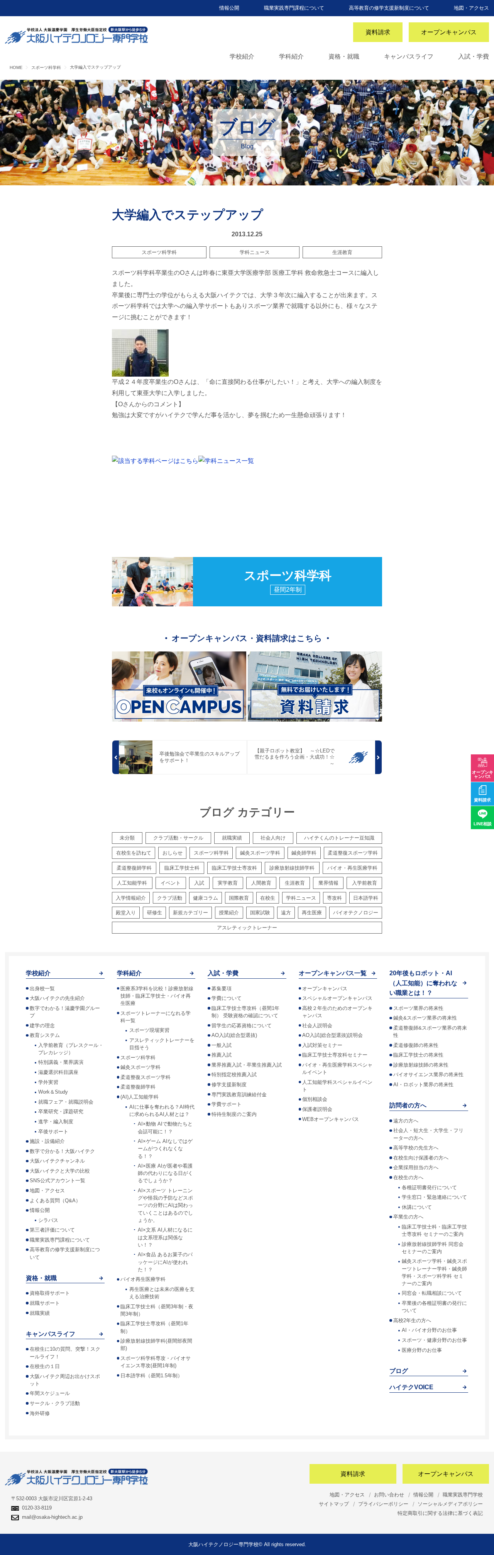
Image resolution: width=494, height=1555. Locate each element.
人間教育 (261, 883)
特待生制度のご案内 (234, 1114)
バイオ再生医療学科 (143, 1279)
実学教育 (228, 883)
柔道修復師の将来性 (415, 1045)
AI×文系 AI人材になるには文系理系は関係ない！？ (165, 1237)
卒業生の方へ (408, 1217)
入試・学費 (473, 56)
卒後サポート (53, 1131)
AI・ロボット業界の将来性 (423, 1084)
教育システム (45, 1035)
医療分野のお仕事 (422, 1350)
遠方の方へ (405, 1121)
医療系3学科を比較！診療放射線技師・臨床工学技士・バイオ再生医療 (156, 996)
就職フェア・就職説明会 (65, 1102)
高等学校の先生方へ (415, 1148)
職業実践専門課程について (294, 8)
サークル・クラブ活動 (55, 1403)
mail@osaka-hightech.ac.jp (52, 1517)
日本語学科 (365, 898)
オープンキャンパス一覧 (333, 973)
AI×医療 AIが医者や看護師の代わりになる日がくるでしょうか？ (165, 1173)
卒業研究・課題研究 (60, 1111)
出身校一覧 (42, 988)
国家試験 (260, 912)
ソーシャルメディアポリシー (450, 1504)
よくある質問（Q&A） (55, 1200)
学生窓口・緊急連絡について (434, 1197)
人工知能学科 (132, 883)
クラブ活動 (169, 898)
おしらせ (172, 853)
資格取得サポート (50, 1293)
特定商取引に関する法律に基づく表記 (440, 1513)
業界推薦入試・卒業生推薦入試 (246, 1065)
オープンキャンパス (449, 32)
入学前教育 (364, 883)
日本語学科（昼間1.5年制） (151, 1375)
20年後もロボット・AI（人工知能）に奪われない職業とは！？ (423, 983)
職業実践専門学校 (463, 1495)
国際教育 (239, 898)
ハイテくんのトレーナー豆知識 (339, 838)
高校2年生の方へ (412, 1320)
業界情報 (328, 883)
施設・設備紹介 (47, 1141)
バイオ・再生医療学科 (352, 868)
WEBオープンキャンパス (330, 1119)
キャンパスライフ (408, 56)
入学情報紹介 (131, 898)
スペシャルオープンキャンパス (337, 998)
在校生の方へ (408, 1177)
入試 (199, 883)
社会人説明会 (317, 1025)
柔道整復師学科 (134, 868)
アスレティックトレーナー (247, 928)
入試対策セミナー (322, 1045)
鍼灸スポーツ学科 (260, 853)
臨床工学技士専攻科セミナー (334, 1055)
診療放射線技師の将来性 (420, 1065)
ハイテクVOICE (411, 1387)
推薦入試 (221, 1055)
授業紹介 (229, 912)
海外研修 (40, 1413)
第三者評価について (52, 1230)
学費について (226, 998)
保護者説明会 (317, 1109)
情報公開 (229, 8)
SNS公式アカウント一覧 (57, 1180)
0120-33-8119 (37, 1508)
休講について (417, 1207)
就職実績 (232, 838)
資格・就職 (343, 56)
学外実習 (48, 1082)
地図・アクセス (471, 8)
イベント (171, 883)
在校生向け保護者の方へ (420, 1158)
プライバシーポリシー (383, 1504)
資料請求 (377, 32)
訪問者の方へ (407, 1105)
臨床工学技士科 (182, 868)
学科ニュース (255, 252)
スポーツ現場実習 (149, 1030)
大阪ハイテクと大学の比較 (60, 1171)
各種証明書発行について (429, 1187)
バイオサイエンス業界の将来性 (428, 1074)
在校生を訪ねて (133, 853)
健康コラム (205, 898)
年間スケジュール (50, 1393)
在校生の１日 (45, 1366)
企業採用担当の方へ (415, 1167)
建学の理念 (42, 1025)
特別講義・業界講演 (60, 1062)
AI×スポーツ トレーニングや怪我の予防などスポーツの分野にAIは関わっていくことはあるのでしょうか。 (165, 1205)
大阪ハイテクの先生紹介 (57, 998)
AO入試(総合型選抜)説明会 (332, 1035)
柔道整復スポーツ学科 (353, 853)
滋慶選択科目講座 (58, 1072)
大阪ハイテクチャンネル (57, 1161)
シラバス (48, 1220)
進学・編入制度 (55, 1121)
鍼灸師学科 (303, 853)
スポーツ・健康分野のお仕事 (434, 1340)
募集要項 (221, 988)
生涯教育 (342, 252)
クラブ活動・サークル (178, 838)
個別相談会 (314, 1099)
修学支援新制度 (229, 1084)
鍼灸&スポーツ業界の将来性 (425, 1018)
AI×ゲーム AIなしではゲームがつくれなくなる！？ (165, 1148)
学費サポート (226, 1104)
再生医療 (312, 912)
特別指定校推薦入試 (234, 1074)
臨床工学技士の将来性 (418, 1055)
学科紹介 (291, 56)
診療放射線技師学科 (292, 868)
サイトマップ (334, 1504)
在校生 (267, 898)
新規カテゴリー (190, 912)
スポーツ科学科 (159, 252)
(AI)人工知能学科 (139, 1097)
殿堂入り (126, 912)
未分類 (127, 838)
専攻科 (334, 898)
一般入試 (221, 1045)
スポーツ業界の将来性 (418, 1008)
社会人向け (273, 838)
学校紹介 (242, 56)
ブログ (398, 1371)
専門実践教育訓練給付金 (239, 1094)
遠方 (286, 912)
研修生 (154, 912)
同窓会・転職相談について (432, 1293)
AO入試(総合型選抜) (234, 1035)
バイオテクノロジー (355, 912)
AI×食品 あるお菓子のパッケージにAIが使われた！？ (165, 1262)
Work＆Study (53, 1092)
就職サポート (45, 1303)
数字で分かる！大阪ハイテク (62, 1151)
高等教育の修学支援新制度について (389, 8)
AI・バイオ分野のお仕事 (429, 1330)
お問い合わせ (389, 1495)
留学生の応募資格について (241, 1025)
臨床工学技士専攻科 (234, 868)
